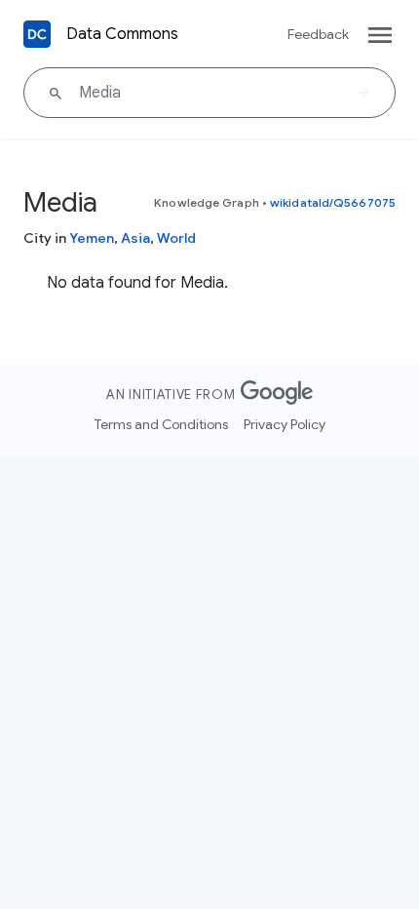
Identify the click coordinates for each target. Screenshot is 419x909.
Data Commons (122, 34)
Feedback (318, 34)
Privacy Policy (284, 424)
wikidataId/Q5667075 (333, 202)
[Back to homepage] (37, 34)
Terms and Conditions (161, 424)
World (176, 238)
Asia (135, 238)
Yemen (91, 238)
